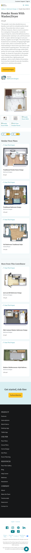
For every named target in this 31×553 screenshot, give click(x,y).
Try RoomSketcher (15, 395)
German (18, 521)
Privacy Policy (5, 536)
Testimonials (5, 498)
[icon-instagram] (13, 528)
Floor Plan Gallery (6, 465)
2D (13, 134)
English (12, 521)
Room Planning (5, 457)
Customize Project (8, 69)
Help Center (4, 473)
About (3, 490)
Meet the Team (5, 494)
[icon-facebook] (7, 528)
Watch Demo (5, 424)
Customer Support (20, 1)
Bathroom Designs (12, 9)
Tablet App (4, 432)
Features (3, 416)
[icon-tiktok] (18, 531)
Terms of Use (11, 536)
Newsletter (4, 481)
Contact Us (4, 506)
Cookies (16, 536)
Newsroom (4, 502)
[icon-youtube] (13, 531)
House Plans (5, 445)
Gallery (3, 9)
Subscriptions (5, 420)
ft (8, 134)
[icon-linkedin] (24, 528)
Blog (2, 469)
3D (17, 134)
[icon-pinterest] (18, 528)
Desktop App (5, 428)
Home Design (5, 449)
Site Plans (4, 453)
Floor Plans (4, 441)
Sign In (28, 1)
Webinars (4, 477)
